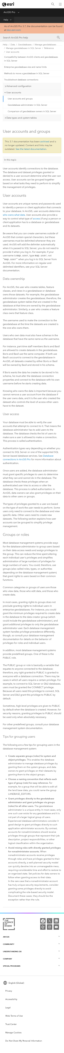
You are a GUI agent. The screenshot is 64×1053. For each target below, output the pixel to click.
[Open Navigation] (60, 4)
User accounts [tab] (13, 92)
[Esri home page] (8, 4)
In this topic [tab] (10, 159)
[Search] (53, 4)
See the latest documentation (31, 149)
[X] (49, 921)
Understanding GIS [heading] (12, 951)
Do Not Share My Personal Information (23, 1041)
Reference (49, 48)
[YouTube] (56, 927)
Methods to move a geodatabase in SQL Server (26, 73)
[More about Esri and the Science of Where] (9, 924)
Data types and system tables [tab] (21, 117)
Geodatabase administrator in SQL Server (27, 105)
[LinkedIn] (56, 921)
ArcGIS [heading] (6, 937)
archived (44, 141)
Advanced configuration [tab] (18, 86)
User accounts (12, 52)
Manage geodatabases (45, 44)
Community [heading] (8, 944)
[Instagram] (49, 927)
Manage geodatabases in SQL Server (23, 48)
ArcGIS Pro (9, 12)
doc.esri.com (14, 30)
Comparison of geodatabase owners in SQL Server (32, 111)
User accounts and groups (20, 98)
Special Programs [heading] (11, 966)
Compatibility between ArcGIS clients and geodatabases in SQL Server (31, 59)
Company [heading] (7, 959)
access (36, 218)
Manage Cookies (13, 1032)
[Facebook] (43, 921)
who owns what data (14, 214)
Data (13, 44)
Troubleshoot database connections (21, 79)
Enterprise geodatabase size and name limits (25, 67)
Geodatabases (25, 44)
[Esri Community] (43, 927)
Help (6, 20)
